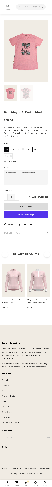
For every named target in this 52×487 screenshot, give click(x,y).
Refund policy (45, 468)
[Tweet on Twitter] (26, 224)
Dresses (5, 386)
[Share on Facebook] (20, 224)
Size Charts (7, 412)
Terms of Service (29, 468)
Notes (6, 167)
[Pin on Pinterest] (32, 224)
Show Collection (9, 396)
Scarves (5, 391)
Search (4, 468)
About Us (15, 468)
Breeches (6, 380)
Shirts (4, 401)
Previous (2, 51)
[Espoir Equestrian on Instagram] (6, 447)
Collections (7, 417)
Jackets (5, 407)
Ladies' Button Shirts (11, 423)
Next (50, 51)
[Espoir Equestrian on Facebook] (2, 447)
